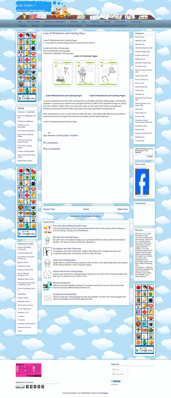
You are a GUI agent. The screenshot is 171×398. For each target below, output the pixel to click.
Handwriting (95, 22)
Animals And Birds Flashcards (24, 248)
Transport (21, 320)
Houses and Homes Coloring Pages (68, 271)
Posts (116, 370)
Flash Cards (139, 76)
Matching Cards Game (143, 98)
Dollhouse (138, 59)
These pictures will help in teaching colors (26, 284)
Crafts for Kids (140, 55)
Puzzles (138, 129)
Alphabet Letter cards (26, 279)
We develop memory (25, 305)
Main (20, 22)
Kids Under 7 (26, 5)
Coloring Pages (136, 22)
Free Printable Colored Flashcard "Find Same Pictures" (107, 26)
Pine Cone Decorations (26, 131)
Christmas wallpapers (26, 121)
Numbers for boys (24, 327)
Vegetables (22, 294)
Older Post (122, 209)
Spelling (107, 22)
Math (84, 22)
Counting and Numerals (26, 323)
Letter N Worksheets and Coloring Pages (64, 33)
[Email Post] (48, 132)
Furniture (21, 316)
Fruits (20, 331)
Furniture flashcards (25, 253)
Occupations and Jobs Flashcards (67, 249)
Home (86, 209)
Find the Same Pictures (143, 70)
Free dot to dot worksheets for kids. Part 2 (70, 226)
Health (137, 90)
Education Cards (141, 63)
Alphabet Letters (24, 301)
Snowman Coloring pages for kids (25, 141)
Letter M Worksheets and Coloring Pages (64, 96)
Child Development (142, 48)
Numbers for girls (24, 266)
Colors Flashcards (24, 309)
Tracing (138, 141)
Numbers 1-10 (23, 312)
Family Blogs (114, 384)
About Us (35, 26)
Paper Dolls (139, 113)
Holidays (138, 94)
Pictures (138, 116)
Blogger (105, 393)
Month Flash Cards (25, 161)
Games (138, 83)
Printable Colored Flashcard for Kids (142, 121)
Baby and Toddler (33, 22)
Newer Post (49, 209)
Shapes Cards (23, 298)
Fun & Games (120, 22)
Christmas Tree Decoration (23, 126)
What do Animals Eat (61, 283)
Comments (118, 374)
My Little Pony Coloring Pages (65, 237)
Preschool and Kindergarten (55, 22)
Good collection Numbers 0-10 (23, 274)
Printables (74, 135)
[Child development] (142, 194)
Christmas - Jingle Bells (26, 112)
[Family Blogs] (115, 382)
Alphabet (73, 22)
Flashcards (22, 26)
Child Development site (143, 234)
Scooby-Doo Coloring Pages (65, 294)
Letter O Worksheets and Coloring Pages (107, 96)
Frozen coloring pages (26, 151)
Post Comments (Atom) (91, 216)
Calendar (138, 44)
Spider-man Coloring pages (64, 260)
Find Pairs (139, 66)
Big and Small (23, 262)
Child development (140, 168)
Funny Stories (140, 79)
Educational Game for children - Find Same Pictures (62, 26)
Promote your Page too (141, 196)
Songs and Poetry (141, 133)
